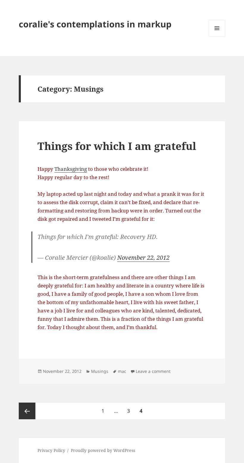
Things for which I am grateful (116, 146)
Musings (99, 371)
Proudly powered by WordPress (103, 450)
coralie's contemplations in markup (95, 24)
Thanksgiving (70, 168)
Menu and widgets (217, 36)
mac (122, 371)
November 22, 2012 (143, 258)
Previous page (27, 411)
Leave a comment (153, 371)
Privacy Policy (51, 450)
